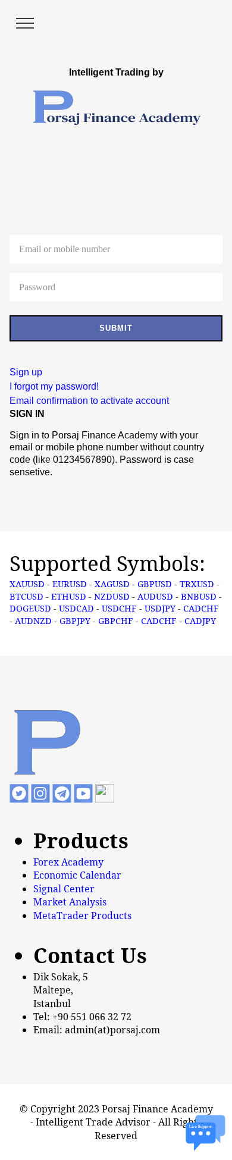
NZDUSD (112, 596)
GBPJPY (74, 620)
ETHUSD (68, 596)
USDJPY (160, 608)
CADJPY (200, 620)
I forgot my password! (54, 386)
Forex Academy (68, 862)
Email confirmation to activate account (89, 401)
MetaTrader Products (82, 915)
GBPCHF (115, 620)
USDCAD (76, 608)
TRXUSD (197, 584)
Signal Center (64, 888)
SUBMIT (116, 328)
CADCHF (201, 608)
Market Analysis (69, 901)
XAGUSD (112, 584)
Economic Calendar (77, 875)
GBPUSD (154, 584)
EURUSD (69, 584)
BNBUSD (199, 596)
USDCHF (119, 608)
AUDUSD (155, 596)
